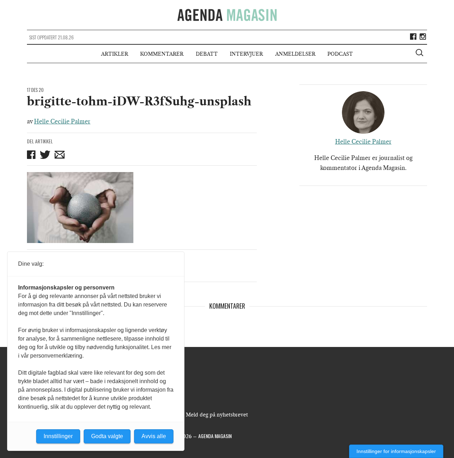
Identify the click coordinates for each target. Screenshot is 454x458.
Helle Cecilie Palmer (62, 121)
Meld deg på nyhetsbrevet (217, 415)
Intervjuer (246, 54)
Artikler (114, 54)
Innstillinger (58, 436)
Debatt (207, 54)
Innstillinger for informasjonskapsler (396, 451)
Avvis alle (154, 436)
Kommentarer (161, 54)
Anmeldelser (295, 54)
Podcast (340, 54)
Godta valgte (107, 436)
